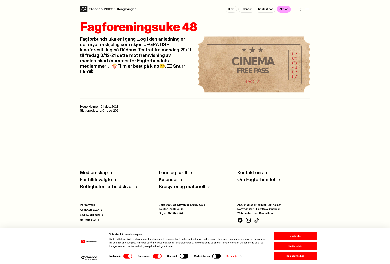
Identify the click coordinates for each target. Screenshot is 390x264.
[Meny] (307, 9)
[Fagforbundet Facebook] (240, 220)
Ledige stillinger (91, 215)
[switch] (157, 256)
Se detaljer (232, 256)
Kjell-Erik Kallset (271, 205)
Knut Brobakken (263, 213)
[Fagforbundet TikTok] (256, 220)
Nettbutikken (89, 220)
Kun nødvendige (295, 256)
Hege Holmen (89, 106)
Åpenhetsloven (91, 210)
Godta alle (295, 236)
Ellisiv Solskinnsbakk (267, 209)
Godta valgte (295, 246)
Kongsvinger (126, 9)
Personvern (89, 205)
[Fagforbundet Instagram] (248, 220)
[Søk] (299, 9)
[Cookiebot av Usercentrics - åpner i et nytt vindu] (89, 258)
